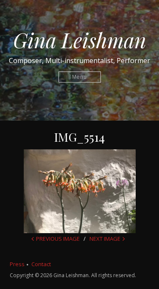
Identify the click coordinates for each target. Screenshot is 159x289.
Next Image (104, 238)
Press (17, 264)
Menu (79, 76)
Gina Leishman (79, 39)
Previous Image (58, 238)
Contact (41, 264)
